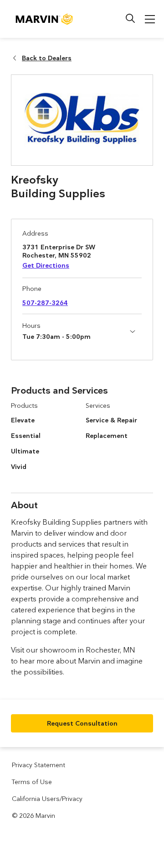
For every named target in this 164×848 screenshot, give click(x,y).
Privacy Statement (38, 765)
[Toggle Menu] (150, 19)
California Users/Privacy (47, 798)
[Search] (130, 18)
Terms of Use (32, 781)
